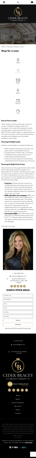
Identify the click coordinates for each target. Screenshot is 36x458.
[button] (18, 299)
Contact (18, 413)
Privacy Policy (18, 437)
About (18, 395)
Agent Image (28, 442)
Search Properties (18, 402)
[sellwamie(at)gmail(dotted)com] (32, 2)
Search (18, 320)
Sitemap (6, 442)
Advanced (18, 324)
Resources (18, 406)
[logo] (18, 14)
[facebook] (11, 286)
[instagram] (24, 286)
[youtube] (18, 286)
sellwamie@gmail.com (19, 276)
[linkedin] (21, 286)
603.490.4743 (19, 273)
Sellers (18, 409)
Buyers (18, 399)
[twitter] (15, 286)
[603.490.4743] (18, 2)
